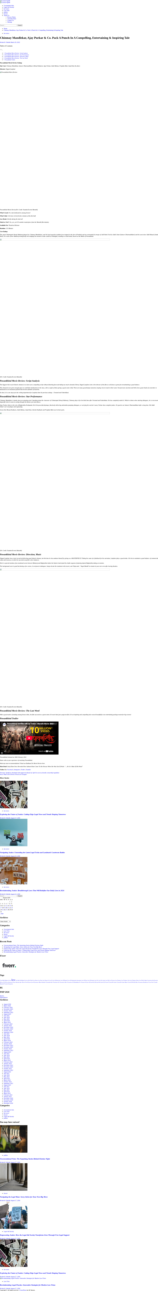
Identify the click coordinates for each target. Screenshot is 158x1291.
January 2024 (8, 1044)
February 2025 (8, 1024)
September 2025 (8, 1012)
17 (1, 907)
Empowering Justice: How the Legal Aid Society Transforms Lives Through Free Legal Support (31, 948)
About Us (6, 15)
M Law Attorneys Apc (17, 982)
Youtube (28, 769)
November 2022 (8, 1067)
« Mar (2, 913)
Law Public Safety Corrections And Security (148, 980)
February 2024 (8, 1042)
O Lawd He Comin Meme (122, 982)
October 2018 (8, 1101)
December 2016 (8, 1103)
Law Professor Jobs (125, 980)
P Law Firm (150, 982)
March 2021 (7, 1093)
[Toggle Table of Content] (1, 50)
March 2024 (7, 1040)
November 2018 (8, 1100)
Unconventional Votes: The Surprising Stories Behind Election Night (23, 945)
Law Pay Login (102, 980)
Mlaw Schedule (42, 982)
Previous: (29, 773)
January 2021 (8, 1096)
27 (6, 909)
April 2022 (7, 1078)
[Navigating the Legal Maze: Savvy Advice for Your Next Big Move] (13, 1190)
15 (10, 905)
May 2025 (7, 1019)
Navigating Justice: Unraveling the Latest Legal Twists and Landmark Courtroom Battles (32, 852)
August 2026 (7, 1004)
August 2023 (7, 1052)
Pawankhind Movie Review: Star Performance (17, 55)
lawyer (6, 14)
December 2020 (8, 1098)
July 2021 (6, 1086)
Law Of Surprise (91, 980)
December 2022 (8, 1065)
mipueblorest (3, 997)
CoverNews (23, 1290)
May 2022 (7, 1077)
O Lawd (106, 982)
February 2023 (8, 1062)
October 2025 (8, 1011)
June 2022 (7, 1075)
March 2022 (7, 1080)
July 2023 (6, 1053)
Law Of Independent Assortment (74, 980)
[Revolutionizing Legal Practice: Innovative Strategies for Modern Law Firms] (23, 1278)
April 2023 (7, 1058)
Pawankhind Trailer (10, 60)
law (13, 979)
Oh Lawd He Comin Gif (100, 982)
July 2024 (6, 1034)
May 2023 (7, 1057)
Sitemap (9, 22)
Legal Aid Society (9, 7)
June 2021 (7, 1088)
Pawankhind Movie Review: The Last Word (16, 58)
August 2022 (7, 1072)
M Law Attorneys (8, 982)
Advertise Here (11, 19)
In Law (9, 980)
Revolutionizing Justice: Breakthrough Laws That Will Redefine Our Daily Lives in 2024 (32, 890)
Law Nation (35, 980)
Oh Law (87, 982)
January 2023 (8, 1063)
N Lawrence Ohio (63, 982)
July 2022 (6, 1073)
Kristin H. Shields (5, 42)
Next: (13, 774)
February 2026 (8, 1007)
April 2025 (7, 1020)
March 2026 (7, 1006)
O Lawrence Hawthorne (143, 982)
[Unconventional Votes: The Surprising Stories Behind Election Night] (13, 1152)
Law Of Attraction (56, 980)
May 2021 (7, 1090)
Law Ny (50, 980)
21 (8, 907)
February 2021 (8, 1095)
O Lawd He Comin (112, 982)
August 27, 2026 (15, 818)
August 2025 (7, 1014)
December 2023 (8, 1045)
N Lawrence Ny (56, 982)
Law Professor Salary (134, 980)
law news (6, 9)
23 (12, 907)
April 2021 (7, 1091)
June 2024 (7, 1035)
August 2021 (7, 1085)
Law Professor (118, 980)
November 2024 (8, 1029)
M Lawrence (35, 982)
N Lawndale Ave (49, 982)
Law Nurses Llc (46, 980)
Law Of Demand (64, 980)
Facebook (10, 769)
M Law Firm (24, 982)
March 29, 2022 (15, 42)
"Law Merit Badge (4, 980)
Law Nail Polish (29, 980)
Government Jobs (9, 5)
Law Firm (6, 10)
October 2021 (8, 1082)
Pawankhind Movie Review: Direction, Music (17, 56)
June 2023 (7, 1055)
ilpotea (2, 996)
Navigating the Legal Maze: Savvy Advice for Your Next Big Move (23, 947)
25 (3, 909)
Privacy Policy (11, 17)
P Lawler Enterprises (8, 983)
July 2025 (6, 1016)
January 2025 (8, 1025)
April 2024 (7, 1039)
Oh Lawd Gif (91, 982)
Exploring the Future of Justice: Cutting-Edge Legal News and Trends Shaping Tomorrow (33, 814)
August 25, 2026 (15, 856)
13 (6, 905)
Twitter (23, 769)
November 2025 (8, 1009)
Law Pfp (107, 980)
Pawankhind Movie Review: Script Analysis (16, 53)
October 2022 (8, 1068)
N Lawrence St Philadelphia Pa (73, 982)
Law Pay (96, 980)
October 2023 (8, 1049)
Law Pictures (112, 980)
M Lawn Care (30, 982)
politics (6, 12)
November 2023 (8, 1047)
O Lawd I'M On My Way (133, 982)
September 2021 (8, 1083)
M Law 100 (2, 982)
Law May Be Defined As (21, 980)
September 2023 (8, 1050)
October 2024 (8, 1030)
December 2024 (8, 1027)
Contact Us (10, 20)
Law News (40, 980)
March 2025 (7, 1022)
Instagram (17, 769)
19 (4, 907)
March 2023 (7, 1060)
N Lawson (83, 982)
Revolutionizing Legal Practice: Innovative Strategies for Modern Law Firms (26, 952)
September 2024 (8, 1032)
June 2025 (7, 1017)
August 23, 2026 (15, 894)
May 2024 (7, 1037)
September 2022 (8, 1070)
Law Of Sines (84, 980)
